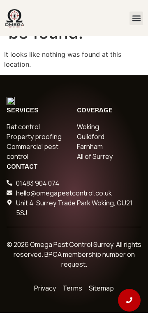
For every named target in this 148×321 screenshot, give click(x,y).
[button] (136, 18)
